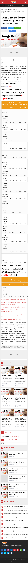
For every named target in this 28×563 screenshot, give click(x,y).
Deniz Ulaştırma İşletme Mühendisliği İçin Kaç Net (13, 346)
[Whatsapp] (21, 550)
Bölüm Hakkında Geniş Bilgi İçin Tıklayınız (11, 319)
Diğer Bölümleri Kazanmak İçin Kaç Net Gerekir (13, 299)
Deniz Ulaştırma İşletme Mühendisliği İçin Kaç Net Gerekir (12, 347)
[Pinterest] (18, 550)
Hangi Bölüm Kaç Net (12, 9)
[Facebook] (2, 550)
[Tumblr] (11, 553)
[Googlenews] (24, 550)
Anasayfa (5, 9)
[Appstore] (2, 553)
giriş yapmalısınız (15, 436)
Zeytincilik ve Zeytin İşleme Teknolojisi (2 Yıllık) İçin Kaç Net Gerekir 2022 (17, 5)
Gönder (18, 27)
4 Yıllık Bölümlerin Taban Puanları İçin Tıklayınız (13, 307)
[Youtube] (14, 550)
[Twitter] (5, 550)
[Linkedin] (11, 550)
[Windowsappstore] (8, 553)
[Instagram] (8, 550)
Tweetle (11, 27)
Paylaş (5, 27)
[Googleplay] (5, 553)
